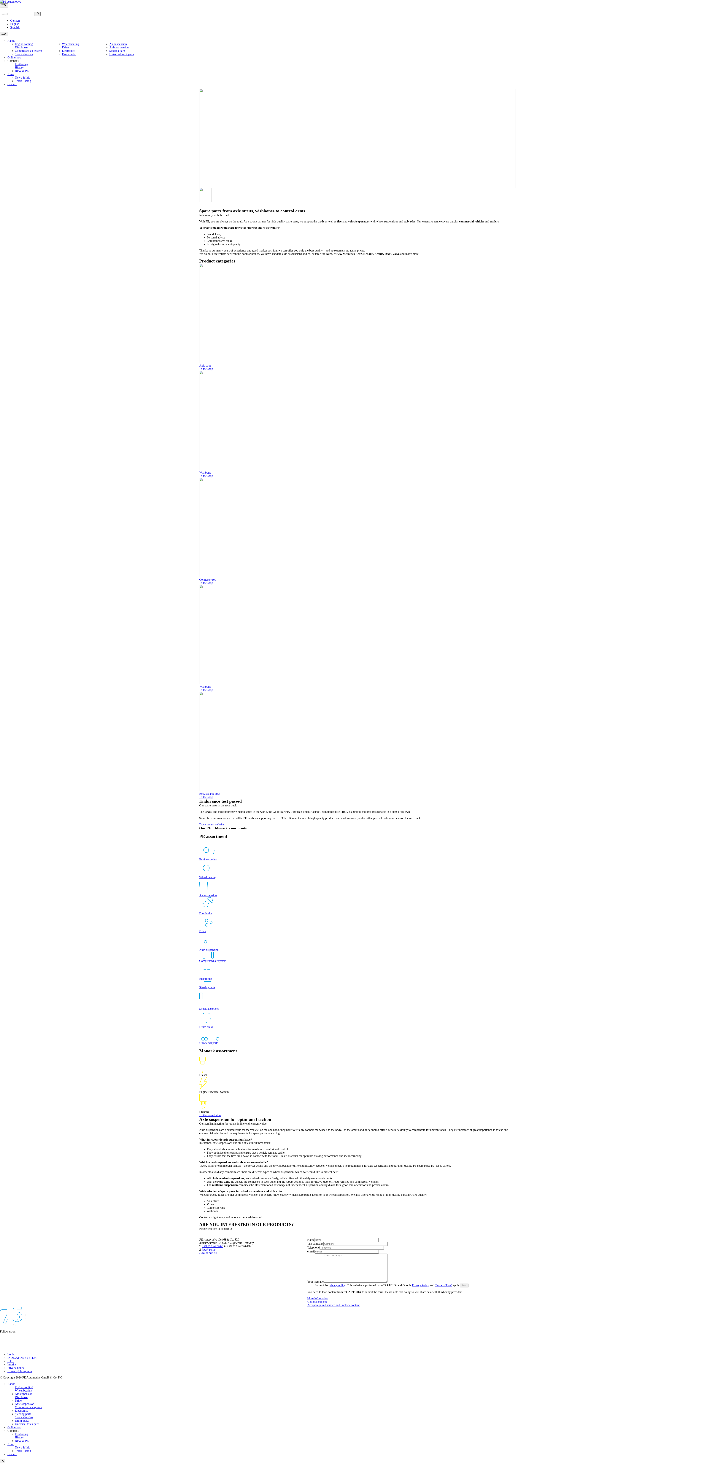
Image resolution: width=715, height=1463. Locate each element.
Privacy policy (15, 1367)
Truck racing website (211, 824)
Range (11, 40)
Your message (315, 1281)
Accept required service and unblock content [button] (333, 1305)
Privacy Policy (420, 1285)
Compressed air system (28, 50)
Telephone (313, 1247)
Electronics (68, 50)
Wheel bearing (70, 44)
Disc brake (21, 47)
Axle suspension (119, 47)
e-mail (310, 1251)
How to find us (208, 1253)
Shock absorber (24, 54)
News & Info (22, 77)
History (19, 67)
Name (310, 1239)
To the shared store (210, 1115)
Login (11, 1354)
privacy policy (337, 1285)
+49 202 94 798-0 (212, 1246)
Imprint (11, 1364)
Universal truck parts (121, 54)
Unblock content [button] (317, 1301)
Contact (12, 84)
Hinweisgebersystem (19, 1371)
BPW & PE (22, 70)
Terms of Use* (443, 1285)
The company (315, 1243)
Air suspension (118, 44)
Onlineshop (14, 57)
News (10, 74)
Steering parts (117, 50)
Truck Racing (23, 80)
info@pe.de (208, 1249)
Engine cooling (24, 44)
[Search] (38, 14)
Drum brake (69, 54)
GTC (10, 1361)
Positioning (21, 64)
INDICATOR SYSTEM (21, 1357)
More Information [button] (317, 1298)
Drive (65, 47)
